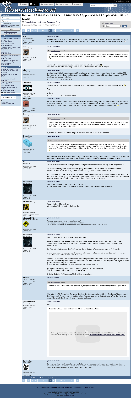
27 (57, 30)
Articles (13, 92)
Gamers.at (5, 102)
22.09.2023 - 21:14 (54, 218)
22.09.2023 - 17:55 (54, 114)
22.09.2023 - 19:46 (54, 161)
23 (43, 30)
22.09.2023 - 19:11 (53, 136)
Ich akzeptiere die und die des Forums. (10, 25)
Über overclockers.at (64, 387)
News (8, 92)
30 (68, 30)
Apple (58, 22)
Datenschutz (89, 387)
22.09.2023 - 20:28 (54, 181)
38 (77, 30)
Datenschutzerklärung (7, 25)
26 (54, 30)
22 (39, 30)
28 (61, 30)
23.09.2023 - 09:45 (54, 301)
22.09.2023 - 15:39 (54, 82)
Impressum (78, 387)
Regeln (3, 26)
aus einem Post (55, 51)
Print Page (109, 23)
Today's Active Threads (10, 38)
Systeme (50, 22)
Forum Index (29, 22)
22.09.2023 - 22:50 (54, 234)
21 (36, 30)
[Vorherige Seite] (28, 30)
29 (64, 30)
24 (46, 30)
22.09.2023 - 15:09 (54, 46)
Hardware (41, 22)
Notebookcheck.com (8, 103)
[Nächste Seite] (72, 30)
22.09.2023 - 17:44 (54, 98)
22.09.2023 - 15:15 (54, 70)
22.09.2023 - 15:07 (54, 36)
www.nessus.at (69, 395)
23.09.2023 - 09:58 (54, 361)
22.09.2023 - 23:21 (54, 277)
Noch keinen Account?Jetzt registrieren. (10, 32)
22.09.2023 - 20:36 (54, 201)
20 (32, 30)
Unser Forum (49, 387)
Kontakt (40, 387)
